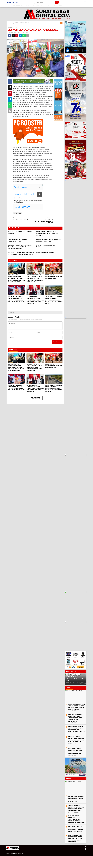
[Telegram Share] (20, 35)
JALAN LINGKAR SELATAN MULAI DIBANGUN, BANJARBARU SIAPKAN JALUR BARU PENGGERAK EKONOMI (53, 300)
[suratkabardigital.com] (46, 14)
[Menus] (85, 2)
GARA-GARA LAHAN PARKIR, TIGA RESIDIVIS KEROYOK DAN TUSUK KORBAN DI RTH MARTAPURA (76, 798)
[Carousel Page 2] (81, 683)
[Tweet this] (13, 35)
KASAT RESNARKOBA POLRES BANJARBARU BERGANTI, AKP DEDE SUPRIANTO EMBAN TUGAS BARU (75, 838)
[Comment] (27, 35)
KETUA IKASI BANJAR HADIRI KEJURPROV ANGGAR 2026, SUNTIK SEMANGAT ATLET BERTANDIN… (75, 718)
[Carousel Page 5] (85, 683)
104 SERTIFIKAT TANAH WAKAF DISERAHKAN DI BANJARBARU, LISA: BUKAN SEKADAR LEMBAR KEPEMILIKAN (35, 278)
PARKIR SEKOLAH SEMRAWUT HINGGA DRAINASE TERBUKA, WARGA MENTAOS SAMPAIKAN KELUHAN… (75, 750)
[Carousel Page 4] (84, 683)
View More (35, 398)
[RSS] (61, 23)
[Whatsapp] (24, 35)
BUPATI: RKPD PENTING (21, 218)
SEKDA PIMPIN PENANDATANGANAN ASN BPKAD (44, 220)
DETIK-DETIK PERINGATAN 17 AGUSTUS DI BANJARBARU (53, 276)
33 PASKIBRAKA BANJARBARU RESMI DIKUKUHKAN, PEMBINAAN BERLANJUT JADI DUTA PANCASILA (35, 300)
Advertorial (17, 213)
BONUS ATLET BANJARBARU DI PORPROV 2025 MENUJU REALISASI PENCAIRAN (47, 233)
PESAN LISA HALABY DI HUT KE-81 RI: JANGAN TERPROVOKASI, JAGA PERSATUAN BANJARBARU (16, 387)
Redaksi (21, 853)
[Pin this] (16, 35)
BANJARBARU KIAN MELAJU (45, 252)
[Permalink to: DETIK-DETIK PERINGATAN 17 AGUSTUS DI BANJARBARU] (53, 268)
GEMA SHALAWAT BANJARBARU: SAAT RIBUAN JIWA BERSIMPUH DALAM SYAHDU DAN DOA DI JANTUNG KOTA (16, 278)
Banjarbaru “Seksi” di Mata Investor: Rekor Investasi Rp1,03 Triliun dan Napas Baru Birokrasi (20, 246)
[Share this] (9, 35)
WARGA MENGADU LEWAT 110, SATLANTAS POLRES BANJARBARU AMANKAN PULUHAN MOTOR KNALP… (76, 809)
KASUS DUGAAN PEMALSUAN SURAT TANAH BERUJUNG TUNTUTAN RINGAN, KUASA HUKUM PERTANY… (76, 819)
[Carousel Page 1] (80, 683)
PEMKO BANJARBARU (23, 32)
